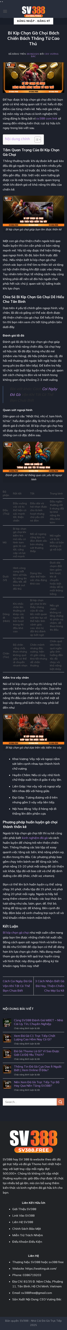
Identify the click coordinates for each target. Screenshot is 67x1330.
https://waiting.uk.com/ (41, 1268)
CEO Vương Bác (44, 55)
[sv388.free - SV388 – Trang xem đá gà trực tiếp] (33, 11)
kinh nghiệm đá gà (35, 838)
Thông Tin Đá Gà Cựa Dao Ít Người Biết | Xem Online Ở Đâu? (37, 1068)
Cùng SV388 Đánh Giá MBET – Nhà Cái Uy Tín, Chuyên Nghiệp (38, 1022)
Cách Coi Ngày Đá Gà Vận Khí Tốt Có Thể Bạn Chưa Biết (17, 985)
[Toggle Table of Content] (36, 139)
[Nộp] (60, 1101)
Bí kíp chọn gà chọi (16, 932)
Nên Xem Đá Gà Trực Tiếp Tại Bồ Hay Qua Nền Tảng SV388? (36, 1083)
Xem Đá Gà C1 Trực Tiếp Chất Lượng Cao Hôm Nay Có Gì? (34, 1037)
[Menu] (5, 11)
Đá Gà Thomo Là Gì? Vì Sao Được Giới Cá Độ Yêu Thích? (36, 1052)
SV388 (7, 1159)
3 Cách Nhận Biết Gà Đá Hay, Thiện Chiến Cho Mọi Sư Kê (49, 985)
